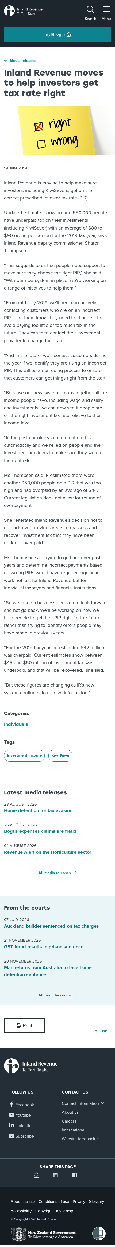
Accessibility (21, 1211)
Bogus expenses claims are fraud (40, 831)
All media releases (55, 873)
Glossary (96, 1201)
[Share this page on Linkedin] (57, 1176)
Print (27, 1025)
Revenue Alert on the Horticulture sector (47, 852)
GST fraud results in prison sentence (43, 947)
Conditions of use (54, 1201)
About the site (23, 1201)
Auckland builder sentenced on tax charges (51, 926)
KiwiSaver (60, 755)
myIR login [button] (55, 34)
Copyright (43, 1211)
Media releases (23, 60)
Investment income (24, 755)
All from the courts (55, 995)
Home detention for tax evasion (38, 810)
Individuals (16, 724)
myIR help (64, 1211)
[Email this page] (38, 1176)
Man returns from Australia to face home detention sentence (48, 970)
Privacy (79, 1201)
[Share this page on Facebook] (76, 1176)
